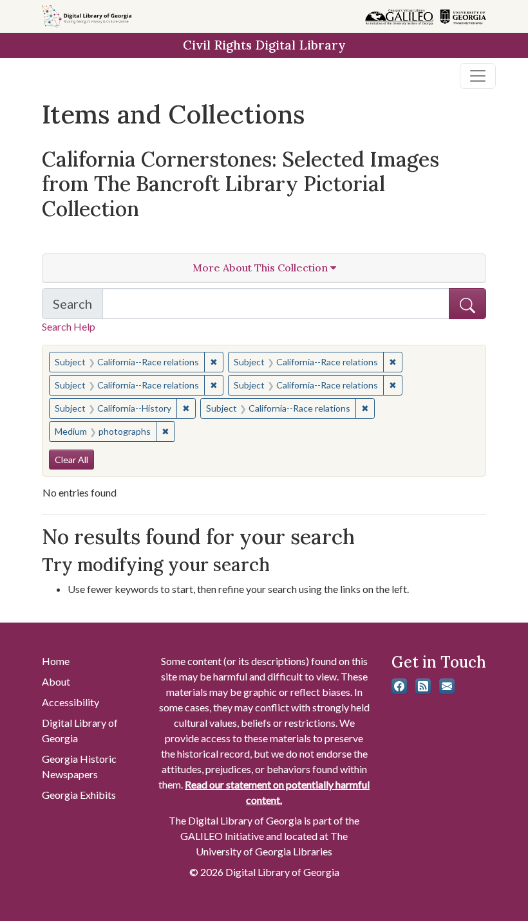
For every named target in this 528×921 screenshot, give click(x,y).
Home (56, 661)
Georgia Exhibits (79, 795)
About (56, 681)
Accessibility (70, 702)
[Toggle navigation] (478, 76)
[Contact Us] (447, 686)
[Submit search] (467, 303)
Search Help (68, 326)
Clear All (71, 459)
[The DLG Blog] (423, 686)
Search (78, 307)
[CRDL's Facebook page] (399, 686)
